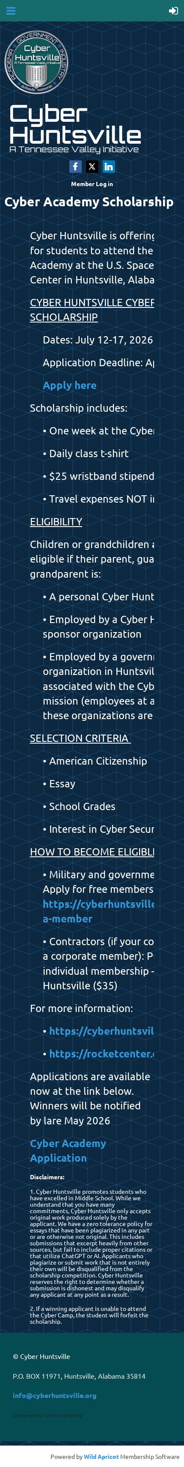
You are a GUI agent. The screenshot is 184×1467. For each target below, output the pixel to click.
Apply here (70, 385)
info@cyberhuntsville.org (55, 1395)
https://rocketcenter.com (110, 1053)
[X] (92, 166)
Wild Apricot (101, 1456)
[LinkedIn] (109, 166)
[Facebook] (75, 166)
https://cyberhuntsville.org (115, 1030)
